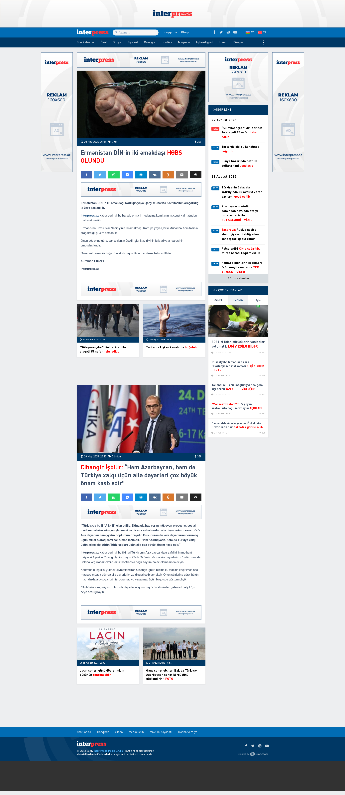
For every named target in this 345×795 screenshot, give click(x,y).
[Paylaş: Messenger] (127, 174)
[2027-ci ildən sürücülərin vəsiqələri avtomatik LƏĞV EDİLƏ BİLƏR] (238, 321)
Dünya (117, 42)
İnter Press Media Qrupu (108, 751)
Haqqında (170, 32)
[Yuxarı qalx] (334, 784)
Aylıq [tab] (258, 300)
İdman (223, 42)
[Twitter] (252, 746)
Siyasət (133, 42)
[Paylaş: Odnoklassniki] (168, 174)
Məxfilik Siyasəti (161, 732)
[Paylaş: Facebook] (86, 174)
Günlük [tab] (218, 300)
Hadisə (167, 42)
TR (264, 32)
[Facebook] (245, 746)
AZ (252, 32)
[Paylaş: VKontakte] (155, 174)
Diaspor (238, 42)
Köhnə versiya (187, 732)
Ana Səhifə (84, 732)
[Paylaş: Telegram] (141, 174)
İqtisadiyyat (204, 42)
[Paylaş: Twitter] (100, 174)
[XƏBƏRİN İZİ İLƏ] (95, 32)
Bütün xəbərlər (238, 278)
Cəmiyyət (150, 42)
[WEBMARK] (253, 754)
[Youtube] (266, 746)
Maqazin (184, 42)
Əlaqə (185, 32)
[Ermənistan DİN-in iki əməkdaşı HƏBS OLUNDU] (141, 104)
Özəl (104, 42)
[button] (195, 174)
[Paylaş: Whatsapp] (114, 174)
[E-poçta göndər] (182, 174)
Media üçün (136, 732)
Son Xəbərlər (86, 42)
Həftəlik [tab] (238, 300)
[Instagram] (259, 746)
